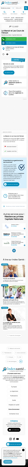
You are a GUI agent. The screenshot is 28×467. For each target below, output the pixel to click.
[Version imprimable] (7, 54)
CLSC (20, 357)
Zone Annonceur (14, 409)
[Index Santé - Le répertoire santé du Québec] (10, 3)
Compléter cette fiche (12, 151)
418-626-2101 (11, 39)
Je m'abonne (15, 430)
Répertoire (4, 13)
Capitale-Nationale (18, 19)
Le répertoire (14, 391)
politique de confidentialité (10, 458)
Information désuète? (11, 146)
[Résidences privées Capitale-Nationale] (14, 251)
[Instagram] (10, 439)
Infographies (23, 13)
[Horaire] (3, 54)
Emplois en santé (14, 405)
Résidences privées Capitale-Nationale (15, 206)
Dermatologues (13, 361)
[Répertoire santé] (20, 361)
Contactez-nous (14, 414)
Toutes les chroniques (15, 335)
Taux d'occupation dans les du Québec (16, 92)
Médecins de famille (15, 348)
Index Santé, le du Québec (15, 82)
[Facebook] (14, 439)
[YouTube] (17, 439)
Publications (14, 396)
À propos (14, 387)
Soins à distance (14, 13)
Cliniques (10, 357)
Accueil (12, 17)
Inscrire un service (12, 184)
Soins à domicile (21, 352)
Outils (14, 400)
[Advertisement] (14, 114)
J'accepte (7, 462)
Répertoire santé (19, 17)
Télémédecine (7, 352)
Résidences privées (8, 19)
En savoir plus (9, 72)
